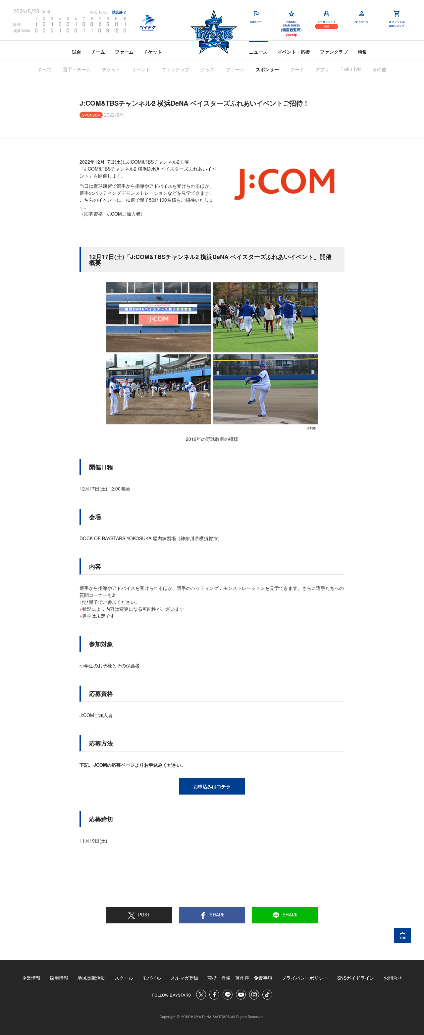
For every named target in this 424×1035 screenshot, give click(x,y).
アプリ (322, 69)
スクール (124, 977)
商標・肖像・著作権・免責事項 (239, 977)
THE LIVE (351, 69)
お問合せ (393, 977)
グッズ (208, 69)
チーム (98, 51)
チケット (152, 51)
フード (297, 69)
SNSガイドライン (355, 977)
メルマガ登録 (184, 977)
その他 (379, 69)
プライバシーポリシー (305, 977)
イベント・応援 (294, 51)
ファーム (124, 51)
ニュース (258, 51)
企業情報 (31, 977)
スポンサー (267, 69)
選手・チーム (77, 69)
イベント (141, 69)
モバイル (151, 977)
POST (144, 915)
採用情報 (59, 977)
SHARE (217, 915)
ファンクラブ (334, 51)
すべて (45, 69)
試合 (76, 51)
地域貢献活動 (91, 977)
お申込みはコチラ (212, 786)
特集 (362, 51)
